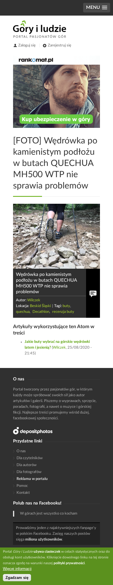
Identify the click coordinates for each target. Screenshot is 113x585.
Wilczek (33, 300)
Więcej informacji (17, 569)
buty (66, 306)
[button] (96, 7)
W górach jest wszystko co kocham (48, 513)
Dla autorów (27, 465)
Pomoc (22, 486)
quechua (23, 312)
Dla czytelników (30, 458)
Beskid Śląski (40, 306)
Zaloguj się (27, 45)
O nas (21, 451)
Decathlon (40, 312)
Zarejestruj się (59, 45)
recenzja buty (63, 312)
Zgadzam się (17, 577)
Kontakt (23, 493)
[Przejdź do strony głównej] (39, 29)
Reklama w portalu (32, 479)
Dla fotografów (29, 472)
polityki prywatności (69, 563)
